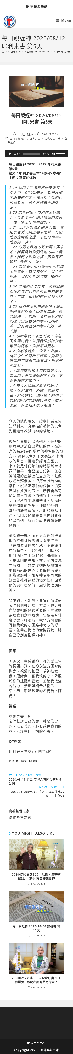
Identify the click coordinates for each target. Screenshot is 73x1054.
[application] (36, 153)
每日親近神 (21, 761)
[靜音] (53, 154)
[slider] (61, 153)
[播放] (10, 154)
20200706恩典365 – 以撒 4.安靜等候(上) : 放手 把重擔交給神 (36, 876)
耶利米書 (35, 138)
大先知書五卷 (52, 138)
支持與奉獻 (38, 7)
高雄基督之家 (25, 134)
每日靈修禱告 (18, 138)
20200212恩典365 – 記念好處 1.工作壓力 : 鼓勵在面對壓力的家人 (36, 980)
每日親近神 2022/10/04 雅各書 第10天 (37, 928)
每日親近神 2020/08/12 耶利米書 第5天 (47, 51)
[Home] (3, 51)
